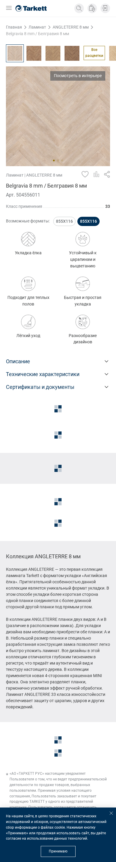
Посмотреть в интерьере (78, 75)
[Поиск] (79, 8)
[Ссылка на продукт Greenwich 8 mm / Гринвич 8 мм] (53, 53)
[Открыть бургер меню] (9, 8)
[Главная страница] (31, 8)
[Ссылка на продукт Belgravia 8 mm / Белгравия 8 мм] (14, 53)
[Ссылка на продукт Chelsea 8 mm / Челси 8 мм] (34, 53)
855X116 (64, 221)
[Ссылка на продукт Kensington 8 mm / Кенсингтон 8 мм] (72, 53)
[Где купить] (92, 8)
